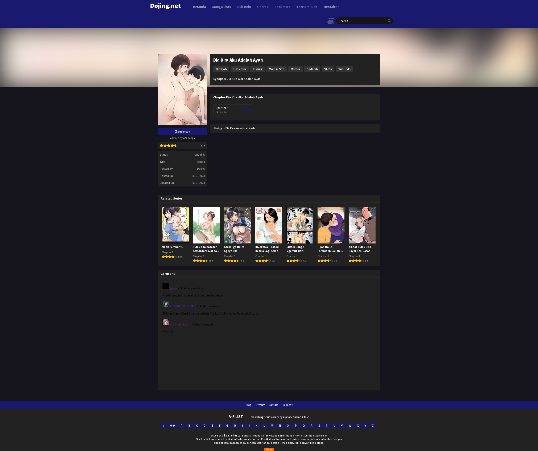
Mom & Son (276, 69)
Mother (295, 69)
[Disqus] (269, 333)
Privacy (260, 404)
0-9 (172, 425)
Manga (201, 161)
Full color (239, 69)
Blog (248, 404)
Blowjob (221, 69)
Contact (273, 404)
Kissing (257, 69)
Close (269, 449)
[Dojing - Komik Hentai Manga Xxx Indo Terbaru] (165, 10)
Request (287, 404)
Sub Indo (344, 69)
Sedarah (312, 69)
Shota (328, 69)
